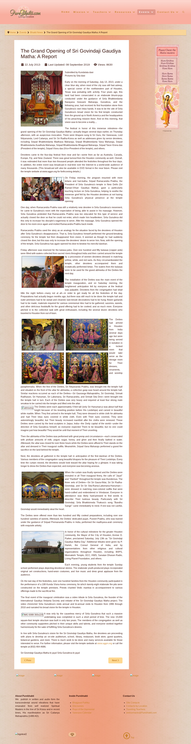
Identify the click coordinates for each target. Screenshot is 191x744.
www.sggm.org (104, 643)
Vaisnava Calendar (81, 713)
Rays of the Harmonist (83, 709)
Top (132, 737)
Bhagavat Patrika (80, 702)
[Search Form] (183, 12)
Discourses (78, 706)
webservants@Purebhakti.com (141, 713)
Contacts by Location (136, 706)
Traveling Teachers (135, 709)
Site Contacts (133, 702)
